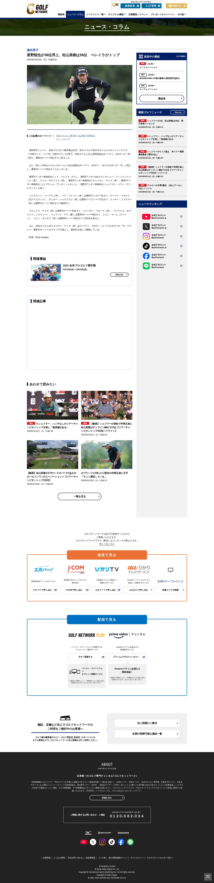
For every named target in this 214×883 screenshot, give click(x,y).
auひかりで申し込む (138, 590)
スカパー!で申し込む (42, 590)
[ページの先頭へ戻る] (208, 877)
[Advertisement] (80, 335)
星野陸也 (91, 136)
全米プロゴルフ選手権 (66, 136)
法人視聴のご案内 (147, 723)
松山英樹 (82, 136)
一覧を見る (80, 496)
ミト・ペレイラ (63, 139)
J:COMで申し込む (74, 590)
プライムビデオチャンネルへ (126, 657)
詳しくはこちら (107, 544)
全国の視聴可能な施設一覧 (147, 733)
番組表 (162, 98)
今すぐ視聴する (85, 657)
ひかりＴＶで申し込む (105, 590)
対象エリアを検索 (170, 590)
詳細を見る (119, 275)
